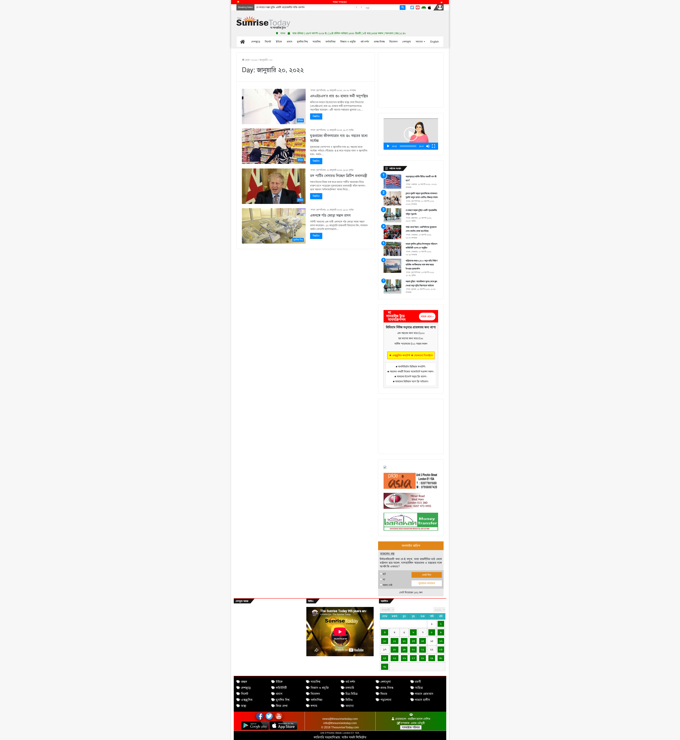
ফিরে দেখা (282, 706)
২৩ (440, 649)
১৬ (440, 641)
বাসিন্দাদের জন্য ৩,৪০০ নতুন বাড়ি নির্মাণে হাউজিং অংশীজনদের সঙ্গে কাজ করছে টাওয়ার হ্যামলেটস (421, 264)
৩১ (384, 666)
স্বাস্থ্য (243, 706)
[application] (411, 134)
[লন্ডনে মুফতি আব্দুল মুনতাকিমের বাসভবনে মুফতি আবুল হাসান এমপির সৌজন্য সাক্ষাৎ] (392, 198)
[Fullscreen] (433, 146)
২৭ (413, 658)
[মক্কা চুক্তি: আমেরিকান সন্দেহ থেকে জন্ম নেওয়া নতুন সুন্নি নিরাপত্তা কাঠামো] (392, 286)
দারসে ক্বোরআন (424, 694)
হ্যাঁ (384, 574)
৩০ (440, 658)
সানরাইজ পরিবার (411, 727)
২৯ (431, 658)
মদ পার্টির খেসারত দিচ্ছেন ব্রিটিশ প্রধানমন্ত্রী (338, 176)
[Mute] (428, 146)
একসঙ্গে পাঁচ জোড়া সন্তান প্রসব (330, 215)
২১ (422, 649)
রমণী (418, 682)
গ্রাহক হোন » (427, 316)
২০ (413, 649)
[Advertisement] (375, 19)
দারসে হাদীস (422, 700)
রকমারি (349, 688)
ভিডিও (349, 700)
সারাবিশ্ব (315, 682)
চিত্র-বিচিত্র (351, 694)
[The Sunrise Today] (263, 22)
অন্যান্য (349, 706)
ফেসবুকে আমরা (242, 601)
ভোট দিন (426, 574)
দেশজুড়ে (246, 688)
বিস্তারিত (316, 116)
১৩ (413, 641)
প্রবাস (279, 694)
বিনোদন (315, 694)
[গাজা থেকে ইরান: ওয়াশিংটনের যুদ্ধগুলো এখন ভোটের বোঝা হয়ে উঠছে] (392, 232)
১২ (404, 641)
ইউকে (279, 682)
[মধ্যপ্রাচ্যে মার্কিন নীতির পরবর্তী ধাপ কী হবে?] (392, 182)
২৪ (384, 658)
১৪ (422, 641)
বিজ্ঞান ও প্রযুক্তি (320, 688)
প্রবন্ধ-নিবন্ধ (386, 688)
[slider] (408, 146)
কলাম (314, 706)
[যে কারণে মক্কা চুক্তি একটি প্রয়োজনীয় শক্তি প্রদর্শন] (392, 215)
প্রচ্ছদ (244, 682)
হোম (247, 59)
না (384, 579)
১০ (384, 641)
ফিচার (383, 694)
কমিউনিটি (281, 688)
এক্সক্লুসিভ (247, 700)
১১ (394, 641)
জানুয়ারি (263, 59)
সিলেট (244, 694)
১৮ (394, 649)
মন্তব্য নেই (387, 585)
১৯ (404, 649)
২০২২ (254, 59)
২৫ (394, 658)
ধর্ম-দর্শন (350, 682)
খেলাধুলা (385, 682)
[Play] (388, 146)
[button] (411, 134)
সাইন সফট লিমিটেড (354, 737)
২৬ (404, 658)
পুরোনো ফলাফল (426, 583)
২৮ (422, 658)
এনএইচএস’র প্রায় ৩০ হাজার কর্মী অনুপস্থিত (339, 96)
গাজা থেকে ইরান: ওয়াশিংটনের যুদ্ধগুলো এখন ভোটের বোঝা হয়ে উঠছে (291, 7)
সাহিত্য (419, 688)
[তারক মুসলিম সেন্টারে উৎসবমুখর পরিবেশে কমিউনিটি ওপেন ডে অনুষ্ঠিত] (392, 249)
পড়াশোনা (385, 700)
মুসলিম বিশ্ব (282, 700)
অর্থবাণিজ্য (316, 700)
